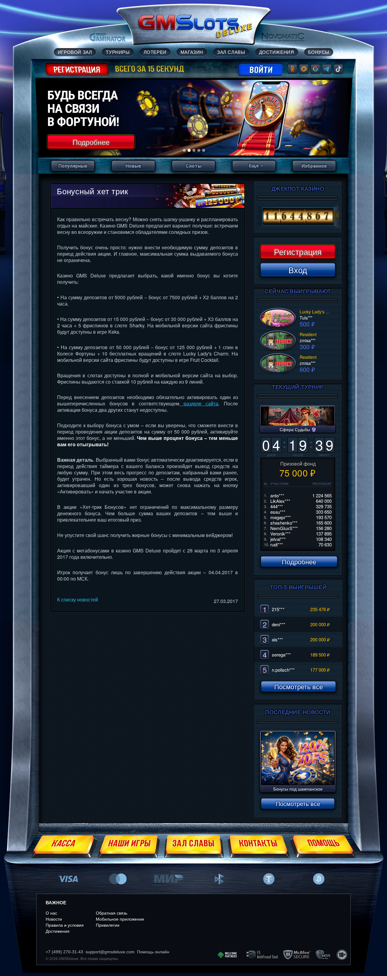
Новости (54, 919)
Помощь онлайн (153, 951)
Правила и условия (65, 925)
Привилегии (107, 925)
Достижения (58, 931)
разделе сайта (198, 403)
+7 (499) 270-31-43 (64, 951)
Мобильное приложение (120, 919)
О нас (51, 913)
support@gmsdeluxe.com (110, 951)
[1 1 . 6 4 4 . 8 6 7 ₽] (298, 216)
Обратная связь (111, 913)
